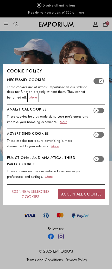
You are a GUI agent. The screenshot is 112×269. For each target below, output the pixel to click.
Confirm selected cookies (30, 194)
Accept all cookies (81, 194)
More (33, 97)
